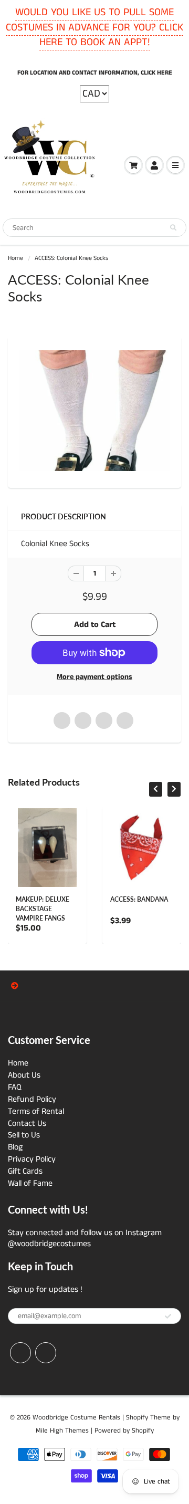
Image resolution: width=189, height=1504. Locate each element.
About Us (24, 1075)
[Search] (173, 228)
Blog (15, 1147)
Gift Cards (25, 1171)
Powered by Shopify (124, 1431)
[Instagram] (45, 1352)
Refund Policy (32, 1099)
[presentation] (155, 789)
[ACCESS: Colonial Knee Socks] (94, 411)
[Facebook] (20, 1352)
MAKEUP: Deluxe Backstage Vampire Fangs (42, 908)
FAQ (15, 1087)
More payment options (94, 677)
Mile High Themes (62, 1431)
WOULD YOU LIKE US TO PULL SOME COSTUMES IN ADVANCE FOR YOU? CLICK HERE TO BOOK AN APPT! (94, 27)
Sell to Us (24, 1135)
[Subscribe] (168, 1316)
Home (15, 258)
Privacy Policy (32, 1159)
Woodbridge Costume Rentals (76, 1418)
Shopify (137, 1418)
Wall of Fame (30, 1183)
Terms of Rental (36, 1111)
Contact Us (27, 1123)
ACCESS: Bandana (139, 899)
